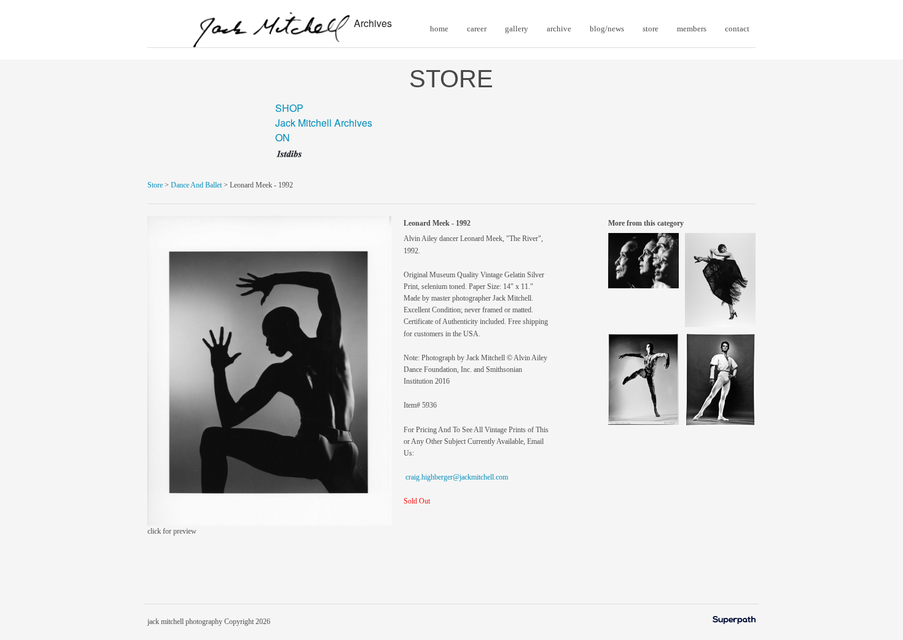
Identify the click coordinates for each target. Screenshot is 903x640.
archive (559, 28)
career (477, 28)
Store (155, 185)
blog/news (607, 28)
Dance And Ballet (196, 185)
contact (737, 28)
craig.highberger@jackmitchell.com (456, 477)
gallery (516, 28)
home (439, 28)
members (691, 28)
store (651, 28)
